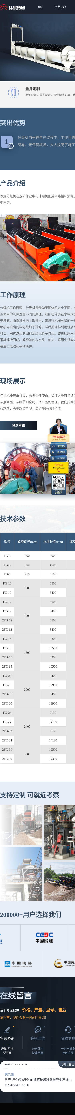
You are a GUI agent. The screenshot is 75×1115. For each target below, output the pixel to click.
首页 (40, 6)
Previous (9, 48)
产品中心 (60, 6)
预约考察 (18, 425)
